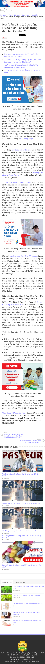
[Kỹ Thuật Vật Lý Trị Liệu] (22, 3)
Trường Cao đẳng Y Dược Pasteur (16, 182)
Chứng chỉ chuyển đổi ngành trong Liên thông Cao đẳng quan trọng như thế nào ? (13, 435)
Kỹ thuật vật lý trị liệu (21, 150)
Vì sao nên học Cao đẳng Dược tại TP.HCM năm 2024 (21, 503)
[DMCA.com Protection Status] (22, 646)
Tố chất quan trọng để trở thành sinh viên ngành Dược (20, 531)
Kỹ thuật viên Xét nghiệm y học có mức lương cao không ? (30, 440)
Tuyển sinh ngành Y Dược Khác (19, 15)
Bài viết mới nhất (7, 582)
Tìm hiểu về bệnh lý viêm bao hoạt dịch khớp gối (27, 603)
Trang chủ (3, 15)
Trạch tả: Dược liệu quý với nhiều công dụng (26, 595)
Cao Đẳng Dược (37, 15)
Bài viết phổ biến (20, 582)
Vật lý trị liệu (26, 653)
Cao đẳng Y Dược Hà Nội (13, 413)
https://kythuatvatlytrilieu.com (25, 659)
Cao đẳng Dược (26, 139)
